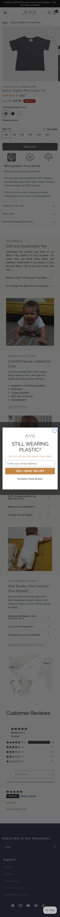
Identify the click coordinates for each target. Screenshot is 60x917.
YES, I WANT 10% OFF (30, 471)
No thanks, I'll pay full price (30, 479)
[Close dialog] (54, 431)
